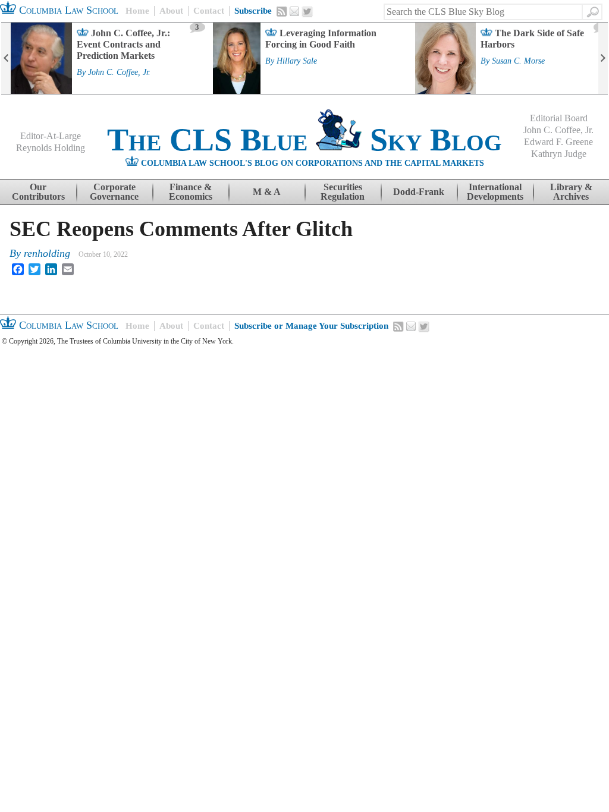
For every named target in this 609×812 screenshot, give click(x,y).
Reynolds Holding (50, 148)
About (171, 10)
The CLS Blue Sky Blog (304, 140)
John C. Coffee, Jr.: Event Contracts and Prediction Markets (123, 44)
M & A (267, 192)
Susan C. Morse (518, 61)
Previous (6, 58)
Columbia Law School (67, 10)
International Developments (495, 192)
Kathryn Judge (558, 154)
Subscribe (253, 10)
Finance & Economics (190, 192)
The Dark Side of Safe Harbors (532, 38)
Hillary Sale (297, 61)
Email (294, 11)
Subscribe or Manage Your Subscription (311, 326)
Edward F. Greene (558, 142)
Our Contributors (38, 192)
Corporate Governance (114, 192)
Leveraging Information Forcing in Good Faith (320, 38)
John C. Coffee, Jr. (119, 72)
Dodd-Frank (418, 192)
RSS (282, 11)
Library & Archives (571, 192)
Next (603, 58)
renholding (47, 253)
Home (137, 10)
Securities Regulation (343, 192)
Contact (208, 10)
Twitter (307, 12)
